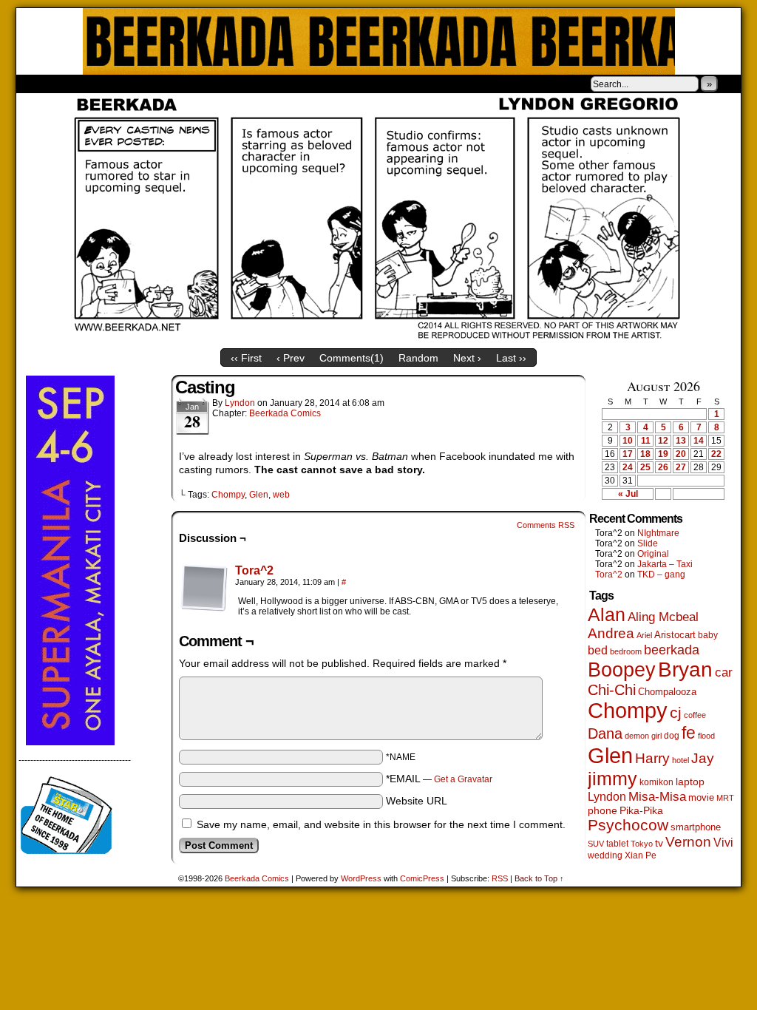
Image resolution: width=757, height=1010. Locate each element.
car (724, 672)
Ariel (644, 635)
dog (671, 735)
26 (663, 467)
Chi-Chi (612, 690)
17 (627, 454)
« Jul (628, 494)
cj (676, 713)
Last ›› (511, 358)
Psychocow (628, 824)
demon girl (643, 735)
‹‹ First (246, 358)
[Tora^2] (204, 608)
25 (645, 467)
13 (681, 440)
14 (698, 440)
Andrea (611, 633)
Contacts (183, 83)
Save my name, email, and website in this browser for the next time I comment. (381, 824)
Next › (467, 358)
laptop (690, 781)
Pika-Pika (641, 810)
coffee (695, 715)
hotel (680, 760)
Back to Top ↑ (539, 878)
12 (663, 440)
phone (602, 810)
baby (708, 635)
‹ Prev (290, 358)
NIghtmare (658, 533)
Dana (605, 733)
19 (663, 454)
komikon (656, 782)
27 (681, 467)
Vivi (723, 842)
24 (627, 467)
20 (681, 454)
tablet (617, 843)
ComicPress (422, 878)
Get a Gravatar (463, 779)
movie (701, 798)
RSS (500, 878)
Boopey (622, 669)
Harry (652, 758)
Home (36, 83)
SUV (596, 843)
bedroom (626, 651)
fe (689, 732)
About (80, 83)
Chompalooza (667, 691)
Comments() (351, 358)
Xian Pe (640, 855)
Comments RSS (545, 525)
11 (646, 440)
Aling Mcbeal (663, 616)
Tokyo (642, 843)
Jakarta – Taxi (665, 564)
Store (126, 83)
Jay (702, 758)
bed (598, 650)
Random (418, 358)
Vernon (688, 842)
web (281, 494)
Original (653, 554)
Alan (606, 615)
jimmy (612, 778)
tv (659, 843)
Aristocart (675, 635)
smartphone (696, 827)
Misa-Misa (657, 797)
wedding (605, 855)
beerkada (671, 649)
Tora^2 (254, 570)
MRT (725, 797)
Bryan (685, 669)
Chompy (228, 494)
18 (645, 454)
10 (627, 440)
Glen (258, 494)
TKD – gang (661, 574)
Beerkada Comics (379, 41)
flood (706, 735)
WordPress (361, 878)
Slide (647, 543)
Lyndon (240, 403)
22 (716, 454)
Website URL (416, 801)
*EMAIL (439, 778)
